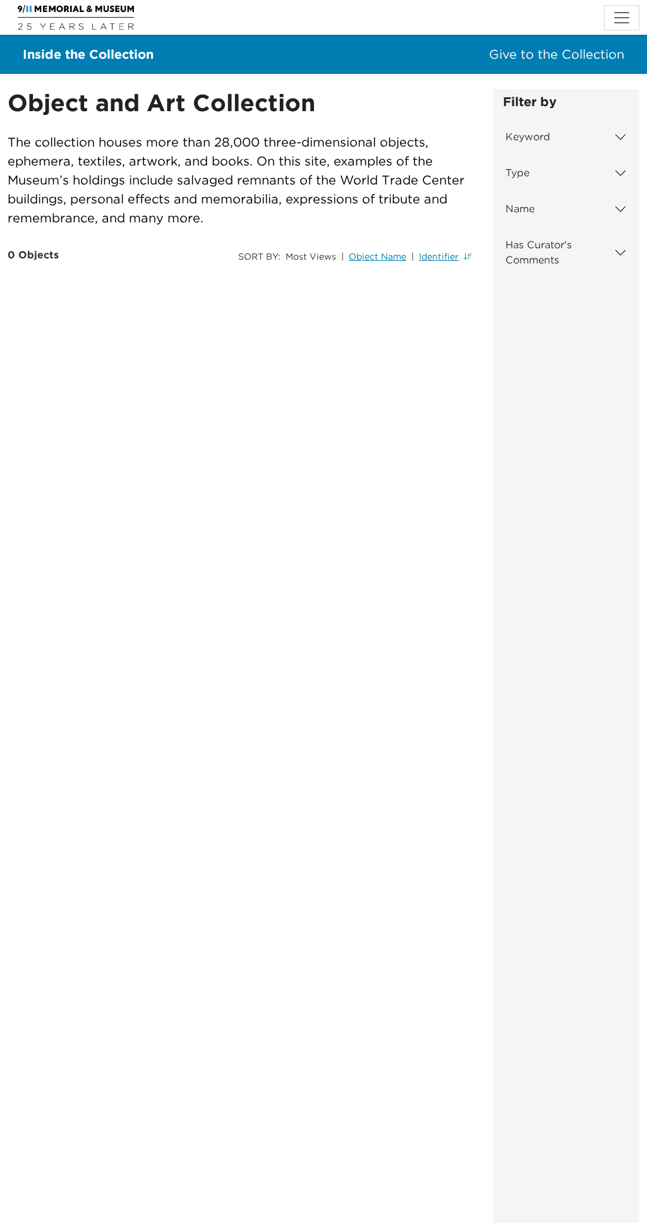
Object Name (377, 256)
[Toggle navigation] (621, 17)
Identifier (439, 256)
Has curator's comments (538, 252)
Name (520, 209)
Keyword (527, 137)
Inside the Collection (88, 54)
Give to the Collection (556, 54)
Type (517, 173)
